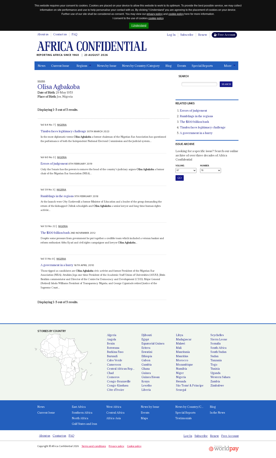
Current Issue (60, 66)
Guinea (146, 373)
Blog (168, 66)
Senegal (181, 389)
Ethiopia (146, 356)
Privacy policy (116, 446)
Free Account (226, 34)
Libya (179, 335)
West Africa (113, 406)
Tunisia (215, 368)
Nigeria (181, 377)
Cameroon (114, 364)
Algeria (111, 335)
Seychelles (217, 335)
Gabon (145, 360)
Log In (171, 34)
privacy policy (155, 14)
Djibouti (146, 335)
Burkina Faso (115, 352)
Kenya (145, 381)
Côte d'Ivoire (115, 389)
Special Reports (202, 66)
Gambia (146, 364)
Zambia (215, 381)
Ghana (145, 368)
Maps (144, 418)
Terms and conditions (94, 446)
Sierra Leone (218, 339)
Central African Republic (122, 368)
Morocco (182, 360)
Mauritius (182, 356)
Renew (202, 34)
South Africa (218, 347)
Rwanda (181, 381)
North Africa (80, 418)
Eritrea (145, 347)
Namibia (181, 368)
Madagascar (183, 339)
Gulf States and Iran (84, 423)
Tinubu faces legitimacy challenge (63, 131)
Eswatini (146, 352)
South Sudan (218, 352)
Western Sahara (220, 377)
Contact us (60, 34)
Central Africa (115, 412)
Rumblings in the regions (57, 196)
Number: (204, 166)
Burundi (112, 356)
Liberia (146, 389)
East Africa (79, 406)
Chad (110, 373)
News (41, 66)
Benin (111, 343)
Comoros (113, 377)
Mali (179, 347)
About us (43, 34)
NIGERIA (62, 124)
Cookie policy (134, 446)
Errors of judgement (54, 163)
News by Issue (106, 66)
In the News (217, 412)
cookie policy (176, 14)
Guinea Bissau (150, 377)
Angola (111, 339)
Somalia (215, 343)
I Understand (138, 25)
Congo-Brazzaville (119, 381)
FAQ (74, 34)
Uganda (215, 373)
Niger (180, 373)
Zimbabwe (217, 385)
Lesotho (146, 385)
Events (181, 66)
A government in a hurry (57, 265)
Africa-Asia (113, 418)
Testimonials (183, 418)
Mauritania (183, 352)
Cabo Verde (114, 360)
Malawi (180, 343)
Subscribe (186, 34)
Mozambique (184, 364)
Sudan (214, 356)
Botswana (113, 347)
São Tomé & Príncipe (190, 385)
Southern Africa (82, 412)
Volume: (180, 166)
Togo (213, 364)
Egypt (145, 339)
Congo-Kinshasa (117, 385)
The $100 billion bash (55, 233)
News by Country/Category (141, 66)
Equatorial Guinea (152, 343)
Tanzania (216, 360)
